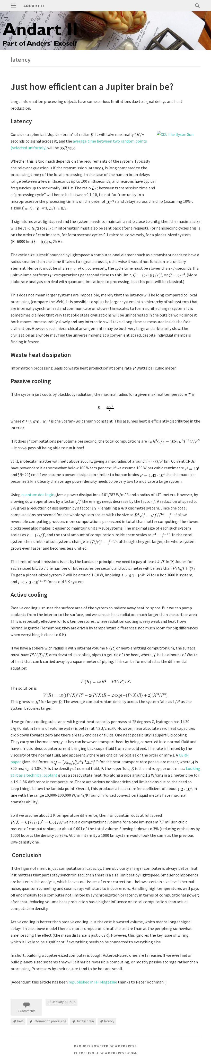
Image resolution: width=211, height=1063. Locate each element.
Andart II (33, 5)
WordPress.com (120, 1053)
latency (109, 1021)
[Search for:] (196, 5)
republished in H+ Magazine (92, 982)
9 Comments (26, 1011)
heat (20, 1021)
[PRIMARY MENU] (14, 6)
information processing (50, 1021)
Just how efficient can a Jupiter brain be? (92, 86)
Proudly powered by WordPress (105, 1046)
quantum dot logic (37, 494)
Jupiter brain (85, 1021)
